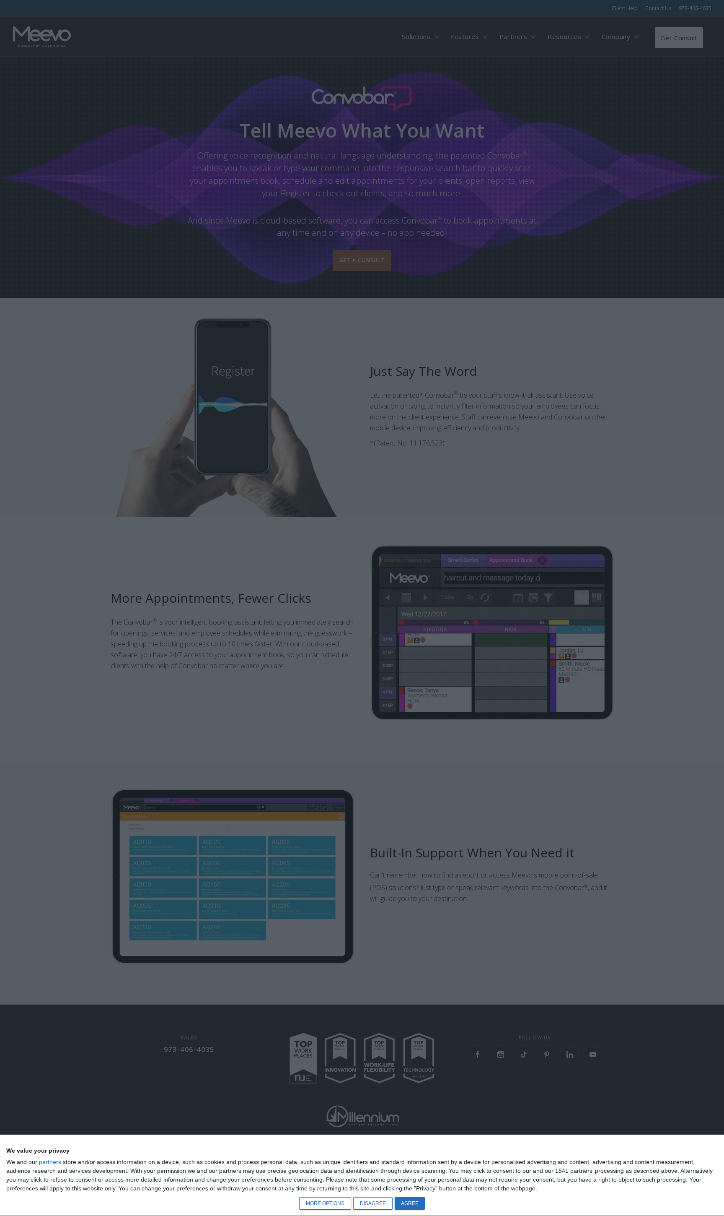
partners (50, 1162)
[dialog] (362, 1175)
